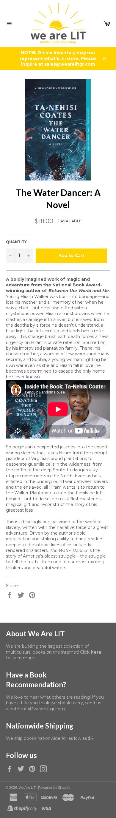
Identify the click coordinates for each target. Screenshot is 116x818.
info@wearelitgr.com (43, 708)
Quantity (16, 242)
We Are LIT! (27, 787)
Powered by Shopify (54, 787)
